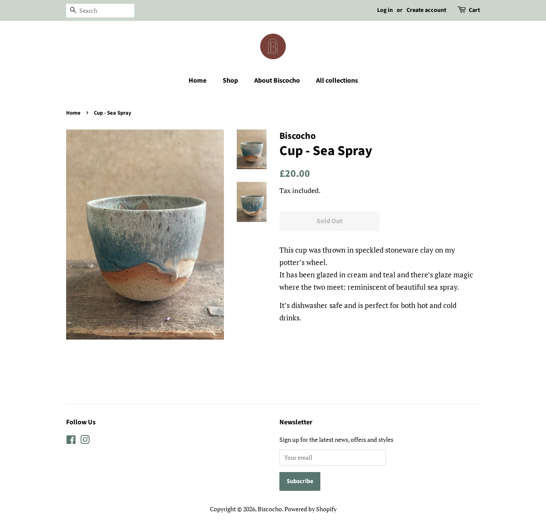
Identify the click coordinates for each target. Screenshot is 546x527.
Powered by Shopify (311, 509)
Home (197, 80)
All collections (337, 80)
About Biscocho (277, 80)
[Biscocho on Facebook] (71, 441)
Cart (474, 10)
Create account (426, 10)
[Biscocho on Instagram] (85, 441)
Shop (230, 80)
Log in (385, 10)
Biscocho (270, 509)
